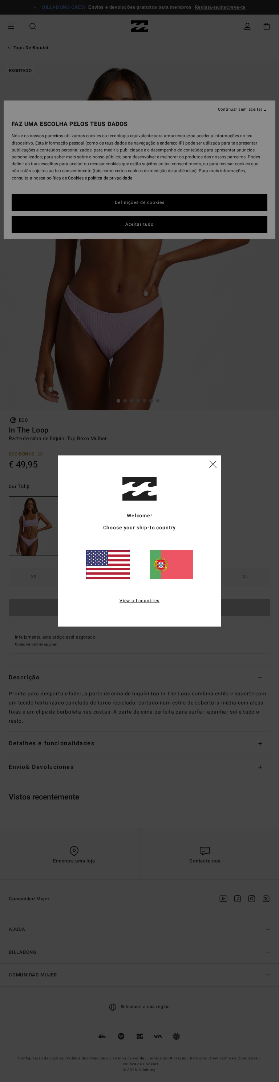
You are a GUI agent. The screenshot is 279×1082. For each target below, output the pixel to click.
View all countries (139, 600)
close (213, 463)
